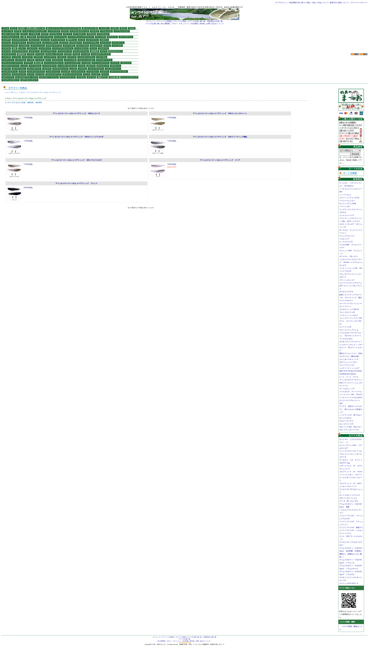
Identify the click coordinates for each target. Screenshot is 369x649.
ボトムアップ (103, 66)
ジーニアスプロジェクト (62, 48)
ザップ (107, 45)
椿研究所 (21, 54)
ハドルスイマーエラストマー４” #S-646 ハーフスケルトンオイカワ (351, 262)
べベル (81, 66)
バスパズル (101, 57)
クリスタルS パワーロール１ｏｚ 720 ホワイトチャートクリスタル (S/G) (350, 336)
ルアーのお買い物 (195, 21)
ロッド (13, 28)
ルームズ (6, 74)
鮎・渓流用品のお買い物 (213, 21)
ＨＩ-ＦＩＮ (7, 31)
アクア (44, 34)
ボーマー (6, 69)
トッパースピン (345, 195)
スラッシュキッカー (347, 280)
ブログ (174, 24)
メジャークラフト (96, 69)
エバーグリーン (126, 37)
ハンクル (39, 60)
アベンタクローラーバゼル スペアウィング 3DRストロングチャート (220, 113)
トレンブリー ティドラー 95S (350, 318)
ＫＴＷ (17, 31)
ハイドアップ (50, 57)
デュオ (76, 54)
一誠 (23, 37)
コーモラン (24, 45)
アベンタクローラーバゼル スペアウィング (44, 92)
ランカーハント (53, 71)
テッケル (85, 54)
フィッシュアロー (72, 63)
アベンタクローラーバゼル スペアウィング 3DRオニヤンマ (76, 113)
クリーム (6, 43)
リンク (221, 24)
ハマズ (30, 60)
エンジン (45, 40)
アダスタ (91, 34)
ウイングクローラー (347, 236)
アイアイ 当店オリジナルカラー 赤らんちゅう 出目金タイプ (350, 409)
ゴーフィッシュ (38, 45)
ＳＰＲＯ (94, 31)
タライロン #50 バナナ (348, 256)
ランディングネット (10, 80)
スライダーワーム (81, 51)
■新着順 (39, 102)
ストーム (6, 51)
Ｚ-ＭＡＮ (35, 34)
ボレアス (90, 66)
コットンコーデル (10, 45)
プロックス (126, 63)
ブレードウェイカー (347, 365)
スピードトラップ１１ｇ (349, 330)
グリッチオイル (34, 43)
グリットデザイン (50, 43)
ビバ (48, 60)
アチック (67, 34)
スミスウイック (65, 51)
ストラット (34, 51)
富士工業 (38, 63)
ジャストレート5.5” (346, 215)
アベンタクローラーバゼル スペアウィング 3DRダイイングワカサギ (76, 137)
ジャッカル (117, 45)
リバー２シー (92, 71)
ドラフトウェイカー (347, 201)
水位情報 (194, 24)
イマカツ (31, 37)
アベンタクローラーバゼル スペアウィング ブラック (76, 183)
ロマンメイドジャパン (72, 74)
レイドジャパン (19, 74)
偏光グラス (102, 77)
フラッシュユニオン (86, 60)
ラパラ (22, 71)
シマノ (22, 48)
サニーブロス (82, 45)
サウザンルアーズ (54, 45)
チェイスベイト (9, 54)
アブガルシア (103, 34)
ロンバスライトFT (346, 424)
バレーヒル (20, 60)
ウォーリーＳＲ (346, 327)
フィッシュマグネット (53, 63)
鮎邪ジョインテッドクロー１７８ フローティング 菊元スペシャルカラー (350, 298)
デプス (67, 54)
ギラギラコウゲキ (347, 292)
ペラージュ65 (344, 206)
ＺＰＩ (24, 34)
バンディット (8, 60)
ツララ (30, 54)
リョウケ (104, 71)
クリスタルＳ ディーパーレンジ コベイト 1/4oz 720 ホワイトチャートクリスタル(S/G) (351, 394)
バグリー (38, 57)
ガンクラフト (92, 40)
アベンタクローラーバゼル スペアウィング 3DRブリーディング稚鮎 (220, 137)
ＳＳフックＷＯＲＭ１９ (348, 583)
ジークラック (45, 48)
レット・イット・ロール (348, 377)
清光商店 (94, 51)
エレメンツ (34, 40)
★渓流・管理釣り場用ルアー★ (31, 28)
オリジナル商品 (180, 21)
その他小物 (114, 77)
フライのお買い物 (152, 24)
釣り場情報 (165, 24)
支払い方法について (320, 3)
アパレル (81, 77)
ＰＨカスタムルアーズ (79, 31)
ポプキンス (115, 66)
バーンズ (71, 57)
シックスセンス (81, 48)
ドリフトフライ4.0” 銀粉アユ (351, 527)
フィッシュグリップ (129, 77)
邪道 (14, 48)
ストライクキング (20, 51)
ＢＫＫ (123, 28)
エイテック (112, 37)
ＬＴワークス (54, 31)
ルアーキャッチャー (29, 80)
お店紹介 (168, 21)
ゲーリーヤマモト (91, 43)
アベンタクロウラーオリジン (351, 380)
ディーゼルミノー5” (347, 389)
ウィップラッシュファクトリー (81, 37)
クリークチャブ (19, 43)
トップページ (158, 21)
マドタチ (46, 69)
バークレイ (27, 57)
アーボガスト (79, 34)
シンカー (95, 74)
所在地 (202, 24)
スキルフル (103, 48)
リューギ (65, 71)
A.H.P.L (114, 28)
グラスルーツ (75, 43)
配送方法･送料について (339, 3)
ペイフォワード (49, 66)
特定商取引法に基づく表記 (299, 3)
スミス (93, 48)
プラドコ (114, 63)
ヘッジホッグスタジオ (67, 66)
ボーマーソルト (19, 69)
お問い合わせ (211, 24)
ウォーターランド (45, 37)
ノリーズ (6, 57)
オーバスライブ (58, 40)
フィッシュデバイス (100, 63)
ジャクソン (32, 48)
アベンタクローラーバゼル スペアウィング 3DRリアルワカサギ (76, 160)
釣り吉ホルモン (115, 51)
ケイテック (105, 43)
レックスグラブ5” (347, 242)
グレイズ (63, 43)
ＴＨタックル (106, 31)
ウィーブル (100, 37)
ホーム (149, 21)
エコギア (6, 40)
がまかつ (104, 40)
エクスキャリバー (20, 40)
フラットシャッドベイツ (12, 63)
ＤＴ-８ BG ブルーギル (348, 501)
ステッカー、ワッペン (49, 77)
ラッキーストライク (36, 71)
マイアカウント (281, 3)
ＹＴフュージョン (122, 31)
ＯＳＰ (64, 31)
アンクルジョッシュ (10, 37)
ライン (105, 74)
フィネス (86, 63)
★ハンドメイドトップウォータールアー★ (63, 28)
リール (5, 28)
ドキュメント (184, 24)
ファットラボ (70, 60)
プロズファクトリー (10, 66)
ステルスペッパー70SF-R (349, 309)
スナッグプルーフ (48, 51)
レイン (30, 74)
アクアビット (56, 34)
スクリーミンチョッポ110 (349, 198)
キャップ (91, 77)
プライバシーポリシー (359, 3)
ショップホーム (11, 92)
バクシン (61, 57)
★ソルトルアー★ (90, 28)
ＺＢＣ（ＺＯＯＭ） (10, 34)
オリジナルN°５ (345, 418)
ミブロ (73, 69)
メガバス (82, 69)
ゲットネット (118, 43)
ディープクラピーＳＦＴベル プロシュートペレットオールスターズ (351, 454)
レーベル (39, 74)
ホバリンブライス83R (347, 204)
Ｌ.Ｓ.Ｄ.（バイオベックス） (34, 31)
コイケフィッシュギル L (348, 315)
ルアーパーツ (8, 77)
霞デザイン (71, 40)
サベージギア (69, 45)
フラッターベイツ (104, 60)
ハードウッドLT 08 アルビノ (350, 415)
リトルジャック (78, 71)
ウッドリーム (60, 37)
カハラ (81, 40)
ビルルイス (57, 60)
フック (86, 74)
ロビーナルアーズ (53, 74)
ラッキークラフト (10, 71)
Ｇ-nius (131, 28)
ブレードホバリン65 (347, 312)
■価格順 (30, 102)
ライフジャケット (68, 77)
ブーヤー (28, 63)
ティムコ (39, 54)
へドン (24, 66)
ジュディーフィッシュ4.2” (349, 368)
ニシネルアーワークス (100, 54)
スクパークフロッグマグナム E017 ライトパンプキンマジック (351, 286)
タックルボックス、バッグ (26, 77)
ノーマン (16, 57)
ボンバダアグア (34, 69)
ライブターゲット (113, 69)
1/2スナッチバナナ (346, 421)
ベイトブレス (35, 66)
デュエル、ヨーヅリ (54, 54)
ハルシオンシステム (86, 57)
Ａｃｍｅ (105, 28)
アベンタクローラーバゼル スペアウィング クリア (220, 160)
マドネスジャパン (60, 69)
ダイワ (103, 51)
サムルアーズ (96, 45)
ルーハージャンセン (119, 71)
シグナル (6, 48)
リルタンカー (344, 239)
